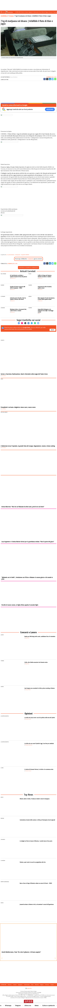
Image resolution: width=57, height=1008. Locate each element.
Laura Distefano (14, 77)
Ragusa (47, 12)
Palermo (23, 12)
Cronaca (11, 16)
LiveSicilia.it (4, 16)
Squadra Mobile (25, 254)
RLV (39, 313)
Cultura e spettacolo (42, 1005)
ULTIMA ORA (18, 12)
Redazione (40, 278)
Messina (43, 12)
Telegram (11, 1005)
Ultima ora (21, 1005)
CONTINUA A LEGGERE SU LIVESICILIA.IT (28, 267)
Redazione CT (13, 278)
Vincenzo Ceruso (28, 770)
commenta (30, 259)
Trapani (54, 12)
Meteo (30, 1005)
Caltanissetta (36, 12)
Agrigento (31, 12)
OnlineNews (4, 375)
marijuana (17, 254)
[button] (2, 958)
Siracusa (51, 12)
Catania (26, 12)
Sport (53, 1005)
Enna (40, 12)
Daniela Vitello (28, 689)
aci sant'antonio (10, 254)
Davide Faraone (28, 719)
